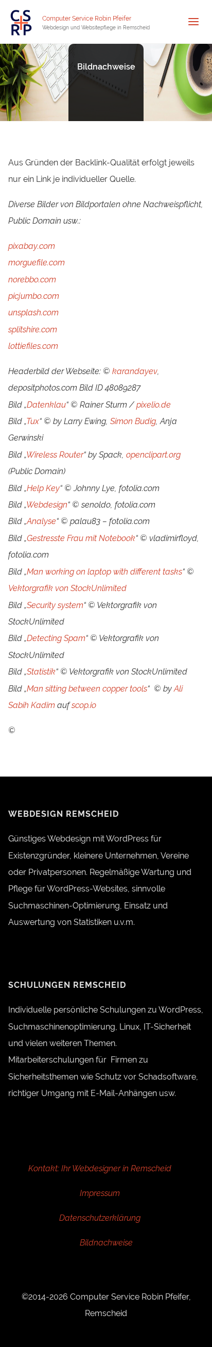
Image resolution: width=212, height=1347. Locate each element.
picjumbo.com (33, 296)
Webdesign (46, 505)
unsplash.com (33, 312)
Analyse (41, 521)
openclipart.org (153, 455)
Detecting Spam (56, 638)
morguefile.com (36, 262)
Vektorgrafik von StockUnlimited (67, 588)
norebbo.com (32, 279)
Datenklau (46, 405)
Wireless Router (54, 455)
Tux (32, 421)
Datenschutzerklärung (99, 1218)
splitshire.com (32, 329)
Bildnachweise (106, 1243)
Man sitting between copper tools (87, 689)
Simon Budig (133, 421)
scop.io (84, 705)
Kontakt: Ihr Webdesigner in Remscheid (99, 1168)
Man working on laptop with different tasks (104, 572)
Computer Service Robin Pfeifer (86, 18)
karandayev (134, 371)
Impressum (100, 1193)
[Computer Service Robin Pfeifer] (21, 22)
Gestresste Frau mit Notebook (81, 538)
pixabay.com (31, 246)
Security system (55, 605)
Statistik (41, 672)
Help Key (43, 488)
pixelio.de (153, 405)
